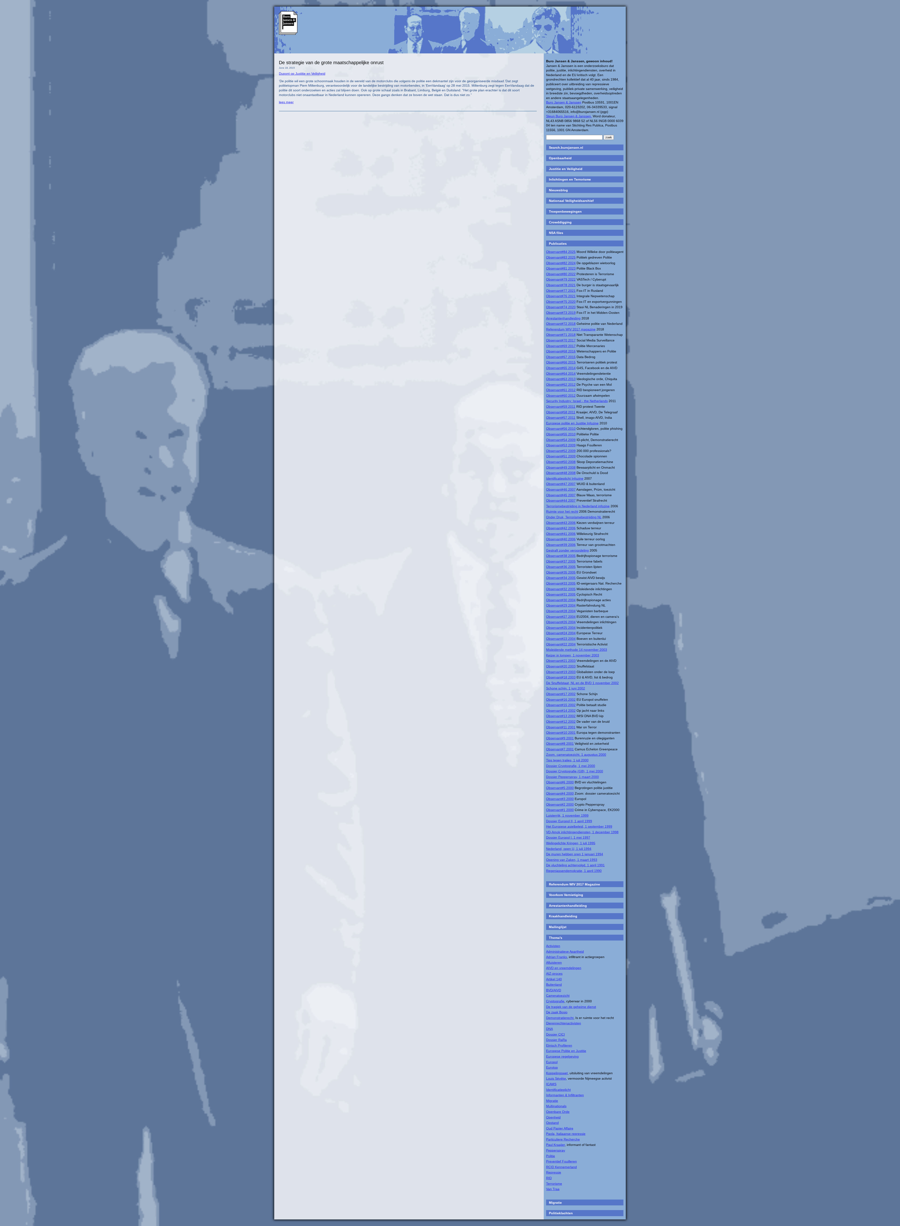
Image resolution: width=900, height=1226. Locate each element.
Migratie (552, 1101)
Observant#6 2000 (560, 782)
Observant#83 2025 (561, 257)
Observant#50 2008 (561, 462)
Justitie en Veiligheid (565, 169)
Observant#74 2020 (561, 307)
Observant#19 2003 (561, 672)
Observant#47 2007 (561, 484)
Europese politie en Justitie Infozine (572, 423)
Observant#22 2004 (561, 644)
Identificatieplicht (558, 1090)
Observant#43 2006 (561, 523)
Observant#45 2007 (561, 495)
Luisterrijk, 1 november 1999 (567, 815)
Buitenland (554, 984)
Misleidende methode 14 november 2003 (576, 650)
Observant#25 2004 (561, 628)
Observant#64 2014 (561, 373)
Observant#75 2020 (561, 302)
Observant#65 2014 (561, 368)
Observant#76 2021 (561, 296)
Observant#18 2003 (561, 677)
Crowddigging (560, 222)
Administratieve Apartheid (565, 951)
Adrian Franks (556, 957)
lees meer (286, 102)
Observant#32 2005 (561, 589)
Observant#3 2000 (560, 799)
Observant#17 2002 (561, 694)
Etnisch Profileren (559, 1045)
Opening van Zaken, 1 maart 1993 (571, 860)
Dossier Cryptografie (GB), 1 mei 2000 (574, 771)
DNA (549, 1029)
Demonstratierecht (560, 1018)
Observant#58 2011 (560, 412)
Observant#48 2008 (561, 473)
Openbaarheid (560, 158)
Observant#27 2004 (561, 617)
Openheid (553, 1117)
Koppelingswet (557, 1073)
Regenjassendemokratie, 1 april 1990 (574, 871)
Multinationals (556, 1106)
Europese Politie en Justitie (566, 1051)
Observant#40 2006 (561, 539)
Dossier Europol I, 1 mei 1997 (568, 837)
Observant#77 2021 (561, 291)
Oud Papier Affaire (559, 1128)
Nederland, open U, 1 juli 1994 (568, 849)
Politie (550, 1156)
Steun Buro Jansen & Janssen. (569, 116)
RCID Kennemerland (561, 1167)
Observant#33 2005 (561, 583)
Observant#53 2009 (561, 445)
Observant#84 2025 (561, 252)
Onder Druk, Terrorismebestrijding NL (573, 517)
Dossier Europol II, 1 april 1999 (569, 821)
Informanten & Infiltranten (565, 1095)
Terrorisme (554, 1183)
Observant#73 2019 (561, 313)
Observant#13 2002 (561, 716)
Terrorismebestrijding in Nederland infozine (578, 506)
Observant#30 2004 (561, 600)
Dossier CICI (555, 1034)
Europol (552, 1062)
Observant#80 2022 (561, 274)
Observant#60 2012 (561, 395)
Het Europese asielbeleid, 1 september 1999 (579, 826)
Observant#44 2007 (561, 500)
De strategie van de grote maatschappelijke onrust (331, 62)
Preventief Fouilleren (561, 1161)
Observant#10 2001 (561, 732)
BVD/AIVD (553, 990)
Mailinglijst (557, 927)
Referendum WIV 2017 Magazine (574, 884)
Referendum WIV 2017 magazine (571, 329)
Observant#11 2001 (560, 727)
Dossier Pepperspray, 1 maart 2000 (572, 777)
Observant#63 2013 (561, 379)
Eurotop (552, 1067)
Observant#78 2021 (561, 285)
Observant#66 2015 (561, 362)
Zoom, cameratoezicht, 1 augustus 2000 (576, 754)
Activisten (553, 946)
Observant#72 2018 (561, 324)
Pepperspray (555, 1150)
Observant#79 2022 (561, 279)
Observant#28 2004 (561, 611)
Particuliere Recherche (563, 1139)
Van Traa (552, 1189)
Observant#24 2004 (561, 633)
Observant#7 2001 (560, 749)
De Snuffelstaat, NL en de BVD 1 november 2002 (582, 683)
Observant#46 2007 (561, 489)
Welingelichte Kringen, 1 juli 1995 (570, 843)
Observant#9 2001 (560, 738)
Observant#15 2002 (561, 705)
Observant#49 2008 (561, 467)
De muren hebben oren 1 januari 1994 (574, 854)
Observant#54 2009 (561, 440)
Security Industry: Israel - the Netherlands (577, 401)
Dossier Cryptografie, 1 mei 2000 (570, 766)
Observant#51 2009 (561, 456)
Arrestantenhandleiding (563, 318)
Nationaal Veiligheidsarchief (571, 201)
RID (549, 1178)
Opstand (552, 1123)
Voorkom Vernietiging (566, 895)
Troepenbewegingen (565, 211)
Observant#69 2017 (561, 346)
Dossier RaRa (556, 1040)
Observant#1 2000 (560, 810)
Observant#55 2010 (561, 434)
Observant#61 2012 (561, 390)
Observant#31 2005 (561, 594)
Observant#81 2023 (561, 268)
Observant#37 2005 (561, 561)
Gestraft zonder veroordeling (567, 550)
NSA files (556, 233)
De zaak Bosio (556, 1012)
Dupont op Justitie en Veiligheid (302, 73)
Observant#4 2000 (560, 793)
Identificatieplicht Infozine (564, 478)
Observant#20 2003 (561, 666)
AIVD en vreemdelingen (563, 968)
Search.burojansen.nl (566, 147)
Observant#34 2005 (561, 578)
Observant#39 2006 (561, 545)
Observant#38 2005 (561, 556)
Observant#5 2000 (560, 788)
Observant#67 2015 (561, 357)
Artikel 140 (554, 979)
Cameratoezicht (558, 995)
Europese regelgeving (562, 1056)
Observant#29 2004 (561, 605)
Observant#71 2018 (561, 335)
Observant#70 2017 (561, 340)
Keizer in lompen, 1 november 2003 (572, 655)
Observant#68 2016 (561, 351)
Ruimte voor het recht (562, 511)
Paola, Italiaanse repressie (565, 1134)
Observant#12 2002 (561, 721)
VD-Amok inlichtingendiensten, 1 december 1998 (582, 832)
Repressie (553, 1172)
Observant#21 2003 (561, 661)
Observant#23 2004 (561, 639)
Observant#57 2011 (560, 417)
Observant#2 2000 (560, 804)
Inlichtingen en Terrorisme (570, 179)
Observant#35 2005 (561, 572)
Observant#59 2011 (560, 406)
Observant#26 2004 (561, 622)
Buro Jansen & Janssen (563, 102)
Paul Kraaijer (555, 1145)
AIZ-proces (554, 973)
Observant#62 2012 (561, 384)
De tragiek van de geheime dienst (571, 1007)
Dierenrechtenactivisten (563, 1023)
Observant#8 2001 (560, 743)
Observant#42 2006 (561, 528)
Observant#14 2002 (561, 710)
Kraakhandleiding (563, 916)
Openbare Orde (558, 1112)
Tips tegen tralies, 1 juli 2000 (567, 760)
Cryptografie (555, 1001)
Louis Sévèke (556, 1078)
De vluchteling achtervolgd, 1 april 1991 (575, 865)
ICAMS (551, 1084)
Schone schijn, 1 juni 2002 (565, 688)
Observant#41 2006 (561, 534)
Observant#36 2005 (561, 567)
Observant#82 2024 (561, 263)
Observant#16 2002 (561, 699)
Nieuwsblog (558, 190)
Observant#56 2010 (561, 428)
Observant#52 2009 (561, 451)
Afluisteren (554, 962)
